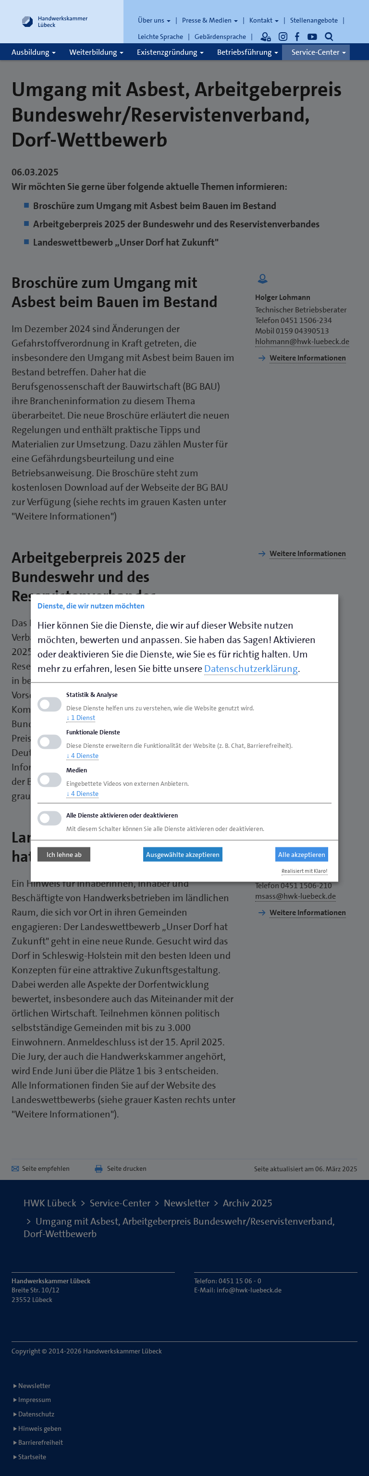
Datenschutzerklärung (251, 668)
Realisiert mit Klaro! (305, 870)
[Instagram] (283, 36)
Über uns (152, 20)
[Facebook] (297, 36)
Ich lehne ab (64, 854)
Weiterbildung (94, 52)
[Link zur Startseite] (55, 21)
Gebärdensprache (220, 36)
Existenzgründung (168, 52)
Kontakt (261, 20)
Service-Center (316, 52)
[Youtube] (312, 36)
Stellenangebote (314, 20)
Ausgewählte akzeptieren (183, 854)
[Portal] (265, 36)
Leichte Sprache (160, 36)
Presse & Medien (207, 20)
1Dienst (80, 717)
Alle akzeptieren (301, 854)
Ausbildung (31, 52)
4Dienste (82, 755)
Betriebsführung (245, 52)
